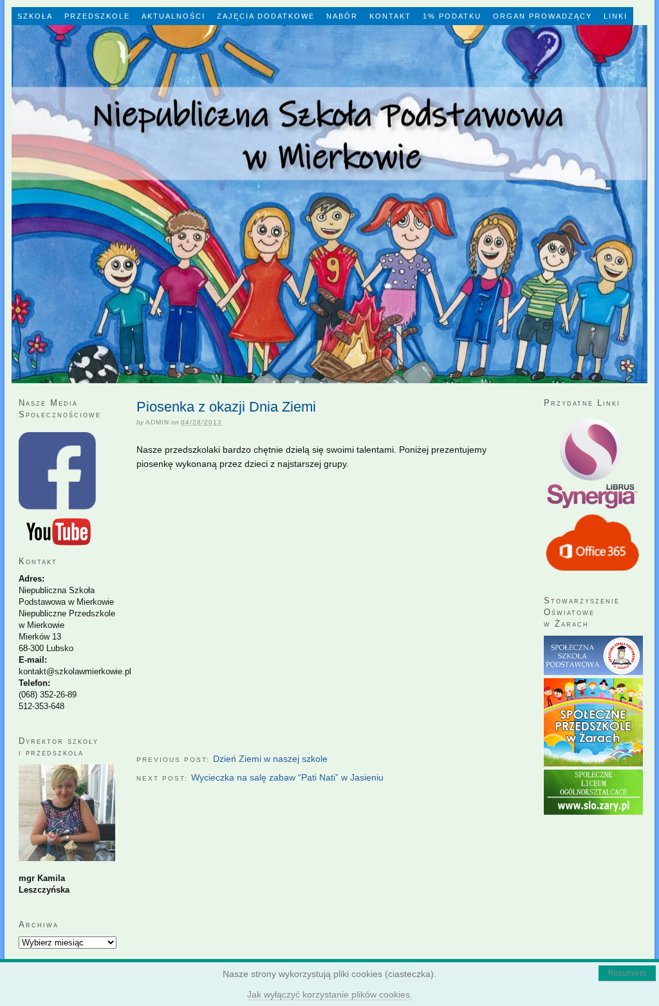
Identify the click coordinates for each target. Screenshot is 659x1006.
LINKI (615, 16)
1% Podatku (452, 16)
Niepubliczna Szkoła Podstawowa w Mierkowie (329, 204)
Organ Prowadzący (542, 16)
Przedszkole (97, 16)
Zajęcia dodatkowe (266, 16)
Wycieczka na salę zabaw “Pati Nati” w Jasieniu (287, 777)
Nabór (342, 16)
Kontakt (390, 16)
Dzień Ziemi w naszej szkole (270, 759)
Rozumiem (627, 973)
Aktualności (173, 16)
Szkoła (35, 16)
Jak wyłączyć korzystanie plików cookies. (330, 994)
